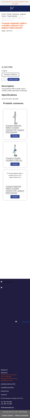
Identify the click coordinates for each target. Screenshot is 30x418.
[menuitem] (20, 9)
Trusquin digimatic (12, 16)
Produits (9, 14)
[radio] (10, 74)
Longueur (4, 70)
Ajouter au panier (13, 79)
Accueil (4, 14)
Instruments (15, 14)
